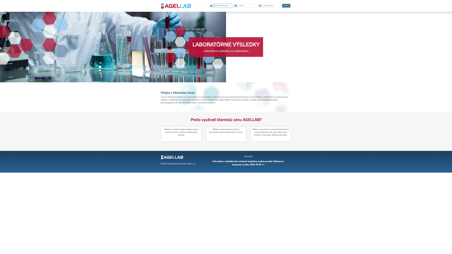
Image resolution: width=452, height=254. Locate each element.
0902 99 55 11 (257, 164)
